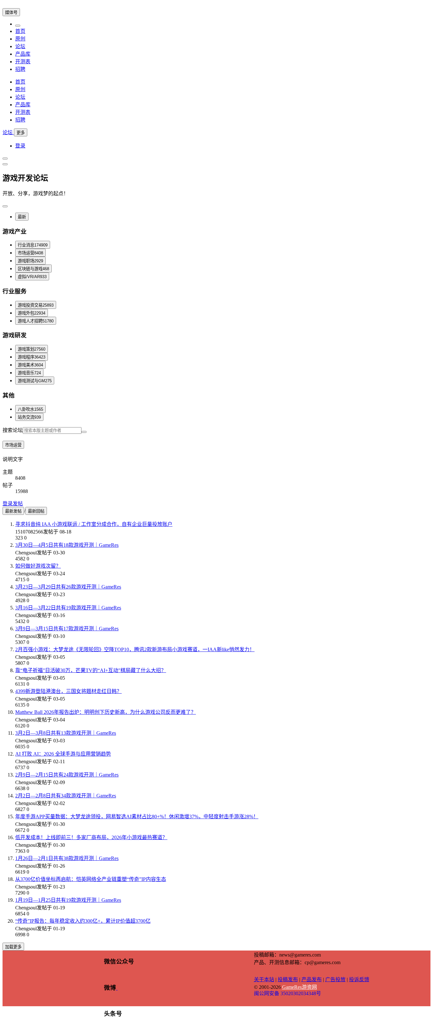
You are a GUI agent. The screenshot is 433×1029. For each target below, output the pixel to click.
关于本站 (264, 979)
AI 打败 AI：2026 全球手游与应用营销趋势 (63, 754)
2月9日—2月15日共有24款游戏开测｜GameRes (67, 774)
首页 (20, 31)
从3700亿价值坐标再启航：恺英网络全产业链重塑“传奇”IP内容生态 (90, 879)
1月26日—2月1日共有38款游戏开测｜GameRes (67, 858)
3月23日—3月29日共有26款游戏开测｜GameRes (68, 586)
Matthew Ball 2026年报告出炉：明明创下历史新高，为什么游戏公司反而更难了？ (105, 712)
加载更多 (13, 947)
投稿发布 (288, 979)
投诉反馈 (359, 979)
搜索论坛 (13, 430)
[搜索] (84, 432)
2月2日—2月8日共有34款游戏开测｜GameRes (65, 795)
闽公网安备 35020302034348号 (287, 993)
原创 (20, 38)
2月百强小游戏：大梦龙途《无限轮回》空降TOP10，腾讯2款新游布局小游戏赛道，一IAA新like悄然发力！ (135, 649)
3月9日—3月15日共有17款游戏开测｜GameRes (67, 628)
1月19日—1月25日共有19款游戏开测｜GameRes (68, 900)
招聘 (20, 69)
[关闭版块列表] (5, 164)
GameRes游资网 (299, 987)
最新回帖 (36, 511)
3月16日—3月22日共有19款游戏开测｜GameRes (68, 607)
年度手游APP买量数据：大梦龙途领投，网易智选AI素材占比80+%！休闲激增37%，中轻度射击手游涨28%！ (136, 816)
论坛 (20, 46)
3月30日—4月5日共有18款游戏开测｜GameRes (67, 545)
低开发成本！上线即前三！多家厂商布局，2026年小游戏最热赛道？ (91, 837)
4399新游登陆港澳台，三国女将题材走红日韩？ (68, 691)
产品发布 (311, 979)
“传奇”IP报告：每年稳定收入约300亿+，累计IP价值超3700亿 (83, 921)
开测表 (22, 61)
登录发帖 (13, 503)
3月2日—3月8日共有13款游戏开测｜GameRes (65, 733)
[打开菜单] (5, 158)
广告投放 (335, 979)
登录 (20, 145)
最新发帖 (13, 511)
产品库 (22, 54)
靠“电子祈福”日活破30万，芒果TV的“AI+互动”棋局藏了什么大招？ (90, 670)
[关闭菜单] (17, 26)
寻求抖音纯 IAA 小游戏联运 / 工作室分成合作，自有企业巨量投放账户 (93, 524)
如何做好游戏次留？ (38, 566)
